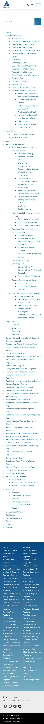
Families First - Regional (15, 365)
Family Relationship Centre (29, 225)
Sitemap (9, 527)
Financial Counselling (20, 261)
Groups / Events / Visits (15, 512)
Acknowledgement (14, 518)
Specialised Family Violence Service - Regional (30, 639)
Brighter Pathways (25, 235)
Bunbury (15, 325)
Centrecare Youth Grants (22, 47)
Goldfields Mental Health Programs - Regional (30, 553)
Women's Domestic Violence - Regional (22, 467)
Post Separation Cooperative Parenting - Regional (31, 618)
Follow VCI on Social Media (23, 485)
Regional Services (13, 322)
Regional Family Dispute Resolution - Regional (31, 627)
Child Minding (23, 121)
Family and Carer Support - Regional (20, 372)
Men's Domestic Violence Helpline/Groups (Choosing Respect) (29, 241)
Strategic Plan (17, 78)
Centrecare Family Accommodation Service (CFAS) (28, 156)
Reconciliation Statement (22, 72)
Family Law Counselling (27, 222)
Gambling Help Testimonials (29, 276)
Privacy (9, 524)
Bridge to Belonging (26, 296)
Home (8, 32)
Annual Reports (18, 38)
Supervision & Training (15, 473)
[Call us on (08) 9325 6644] (28, 5)
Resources (10, 489)
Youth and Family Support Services (26, 293)
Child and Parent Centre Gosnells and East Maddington (28, 308)
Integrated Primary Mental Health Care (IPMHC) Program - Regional (31, 592)
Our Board (16, 60)
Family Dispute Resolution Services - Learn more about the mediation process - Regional (23, 359)
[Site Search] (32, 5)
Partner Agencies (19, 63)
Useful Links (16, 499)
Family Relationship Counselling (19, 390)
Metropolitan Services (15, 144)
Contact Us (10, 515)
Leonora (15, 334)
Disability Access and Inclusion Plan (26, 50)
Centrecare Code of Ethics (23, 44)
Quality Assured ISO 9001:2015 (24, 66)
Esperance (16, 328)
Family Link (22, 283)
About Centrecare (13, 35)
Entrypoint (22, 163)
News (8, 141)
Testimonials (17, 84)
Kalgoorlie (16, 331)
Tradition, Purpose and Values (24, 87)
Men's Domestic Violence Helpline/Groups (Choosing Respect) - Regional (31, 606)
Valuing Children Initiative (16, 476)
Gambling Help (18, 264)
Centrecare (14, 715)
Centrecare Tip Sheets (21, 495)
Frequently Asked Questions (23, 90)
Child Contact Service (15, 353)
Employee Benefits (20, 137)
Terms (8, 521)
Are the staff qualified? (27, 112)
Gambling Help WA (25, 267)
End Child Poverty (19, 479)
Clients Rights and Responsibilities (26, 41)
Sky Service (23, 206)
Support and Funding (20, 81)
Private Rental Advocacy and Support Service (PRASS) (28, 200)
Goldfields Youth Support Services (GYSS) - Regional (30, 563)
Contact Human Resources (23, 134)
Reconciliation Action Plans (23, 69)
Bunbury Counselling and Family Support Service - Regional (11, 572)
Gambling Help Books (21, 502)
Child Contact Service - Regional (19, 470)
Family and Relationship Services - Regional (12, 633)
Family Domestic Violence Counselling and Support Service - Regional (12, 644)
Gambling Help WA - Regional (18, 399)
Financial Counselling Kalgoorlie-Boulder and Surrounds (11, 670)
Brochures (16, 492)
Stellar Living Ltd (24, 209)
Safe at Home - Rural (14, 458)
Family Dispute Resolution (28, 219)
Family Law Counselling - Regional (19, 387)
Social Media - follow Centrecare (25, 75)
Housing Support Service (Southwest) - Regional (32, 572)
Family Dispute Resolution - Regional (21, 369)
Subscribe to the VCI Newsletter (25, 482)
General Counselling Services (24, 280)
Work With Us (11, 131)
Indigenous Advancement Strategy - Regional (31, 581)
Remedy (16, 721)
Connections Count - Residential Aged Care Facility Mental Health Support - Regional (21, 347)
